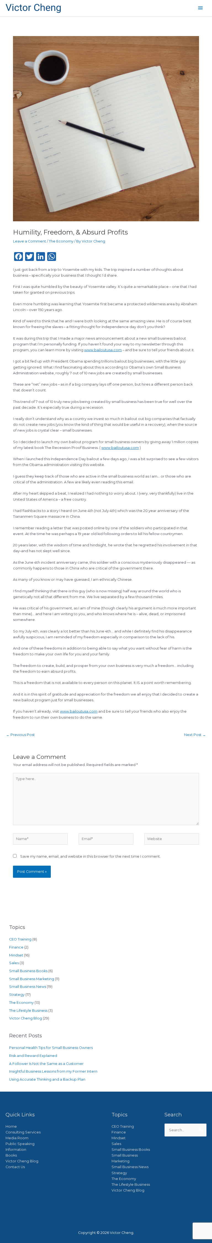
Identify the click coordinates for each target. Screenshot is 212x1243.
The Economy (61, 241)
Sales (14, 963)
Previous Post (20, 735)
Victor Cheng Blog (25, 1018)
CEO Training (20, 939)
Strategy (17, 995)
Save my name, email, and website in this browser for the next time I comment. (90, 856)
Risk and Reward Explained (33, 1056)
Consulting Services (23, 1132)
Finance (16, 947)
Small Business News (27, 987)
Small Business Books (28, 971)
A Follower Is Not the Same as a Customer (46, 1064)
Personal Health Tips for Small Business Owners (51, 1048)
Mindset (16, 955)
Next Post (195, 735)
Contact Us (15, 1167)
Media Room (17, 1138)
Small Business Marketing (31, 979)
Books (11, 1155)
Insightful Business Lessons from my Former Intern (53, 1071)
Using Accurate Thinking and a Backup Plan (47, 1079)
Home (11, 1126)
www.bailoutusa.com (103, 350)
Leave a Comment (29, 241)
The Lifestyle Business (28, 1010)
